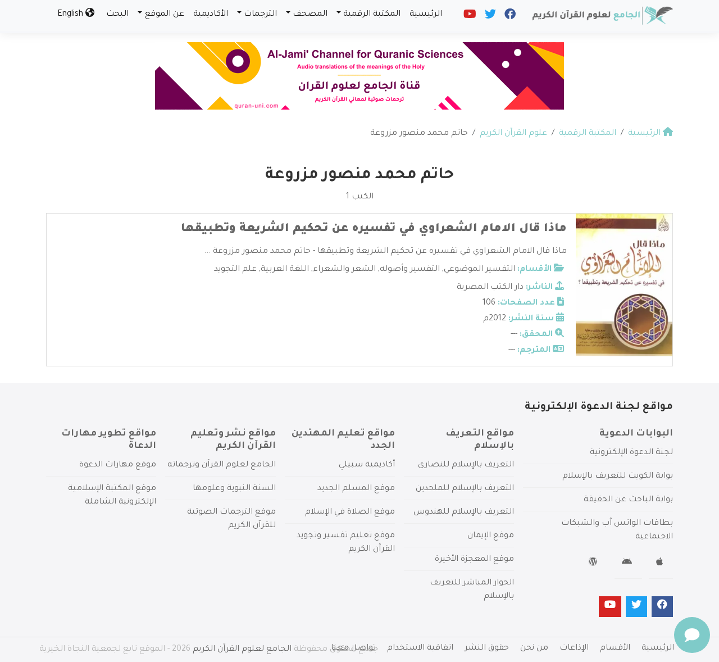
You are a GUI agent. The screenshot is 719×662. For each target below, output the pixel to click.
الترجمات (260, 14)
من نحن (534, 648)
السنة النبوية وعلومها (234, 488)
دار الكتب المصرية (490, 287)
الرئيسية (425, 14)
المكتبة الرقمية (372, 14)
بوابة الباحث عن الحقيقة (628, 500)
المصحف (310, 14)
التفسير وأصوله (410, 269)
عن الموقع (164, 14)
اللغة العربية (285, 269)
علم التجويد (235, 269)
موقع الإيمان (490, 536)
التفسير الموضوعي (479, 269)
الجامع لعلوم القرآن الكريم (242, 649)
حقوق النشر (487, 648)
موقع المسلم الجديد (356, 488)
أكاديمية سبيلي (367, 465)
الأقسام (615, 648)
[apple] (661, 563)
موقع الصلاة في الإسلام (350, 512)
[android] (628, 563)
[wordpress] (594, 563)
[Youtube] (469, 17)
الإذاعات (574, 648)
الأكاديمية (210, 14)
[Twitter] (489, 17)
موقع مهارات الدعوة (117, 465)
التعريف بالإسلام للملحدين (465, 488)
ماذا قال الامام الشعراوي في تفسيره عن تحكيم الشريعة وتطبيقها (374, 229)
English (71, 14)
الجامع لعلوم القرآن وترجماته (221, 465)
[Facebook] (509, 17)
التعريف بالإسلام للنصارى (466, 465)
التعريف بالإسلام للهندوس (463, 512)
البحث (117, 14)
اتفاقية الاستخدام (420, 648)
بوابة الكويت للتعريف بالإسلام (617, 476)
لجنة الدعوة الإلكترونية (631, 452)
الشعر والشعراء (344, 269)
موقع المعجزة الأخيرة (474, 559)
